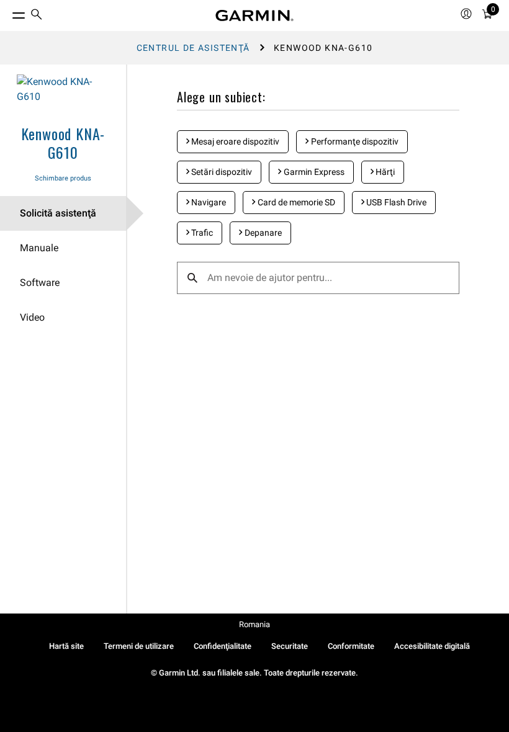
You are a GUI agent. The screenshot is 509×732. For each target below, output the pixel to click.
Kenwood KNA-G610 (63, 142)
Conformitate (351, 646)
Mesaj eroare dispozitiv (234, 141)
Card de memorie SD (295, 202)
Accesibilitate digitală (432, 646)
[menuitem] (36, 16)
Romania (254, 624)
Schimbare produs (63, 178)
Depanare (262, 233)
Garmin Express (313, 172)
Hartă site (66, 646)
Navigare (207, 202)
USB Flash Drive (395, 202)
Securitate (289, 646)
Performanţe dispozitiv (354, 141)
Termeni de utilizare (139, 646)
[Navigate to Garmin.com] (254, 15)
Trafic (201, 233)
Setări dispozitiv (220, 172)
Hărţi (384, 172)
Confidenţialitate (222, 646)
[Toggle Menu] (7, 12)
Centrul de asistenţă (193, 48)
